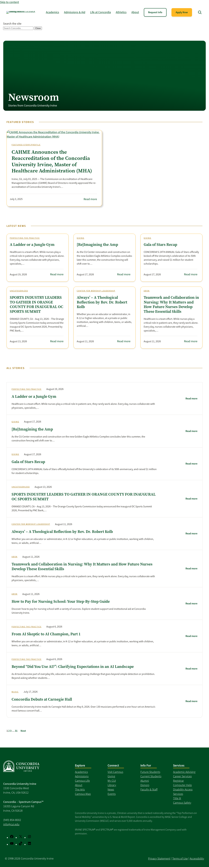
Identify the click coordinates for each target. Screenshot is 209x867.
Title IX (177, 798)
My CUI (112, 780)
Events (112, 794)
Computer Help (182, 785)
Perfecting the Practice (25, 238)
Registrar (178, 780)
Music (15, 692)
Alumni (144, 780)
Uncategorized (19, 290)
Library (112, 785)
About (78, 785)
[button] (200, 12)
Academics (81, 772)
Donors (144, 785)
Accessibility (197, 858)
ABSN (147, 290)
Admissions (81, 776)
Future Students (150, 772)
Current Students (150, 776)
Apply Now (182, 12)
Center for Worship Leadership (96, 290)
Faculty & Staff (149, 789)
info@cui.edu (11, 824)
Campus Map (83, 794)
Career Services (182, 776)
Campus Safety (182, 802)
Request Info (155, 12)
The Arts (80, 789)
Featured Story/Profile (26, 144)
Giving (80, 238)
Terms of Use (180, 858)
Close (38, 28)
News (111, 789)
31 (16, 731)
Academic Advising (184, 772)
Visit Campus (115, 772)
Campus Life (82, 780)
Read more (90, 199)
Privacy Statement (159, 858)
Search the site (12, 23)
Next (23, 731)
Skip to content (9, 2)
